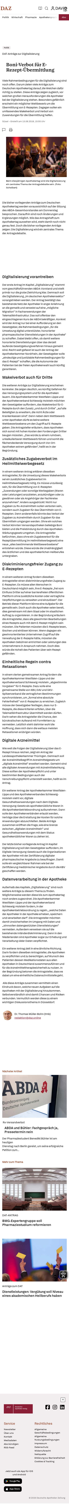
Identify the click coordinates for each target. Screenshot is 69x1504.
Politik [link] (6, 47)
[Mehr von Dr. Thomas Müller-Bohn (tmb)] (7, 1016)
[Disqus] (34, 1345)
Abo (64, 17)
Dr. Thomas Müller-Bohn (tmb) (32, 1014)
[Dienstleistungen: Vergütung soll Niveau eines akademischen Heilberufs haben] (34, 1260)
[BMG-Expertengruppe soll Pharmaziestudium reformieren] (34, 1189)
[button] (6, 8)
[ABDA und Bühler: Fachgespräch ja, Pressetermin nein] (34, 1096)
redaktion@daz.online (27, 1018)
